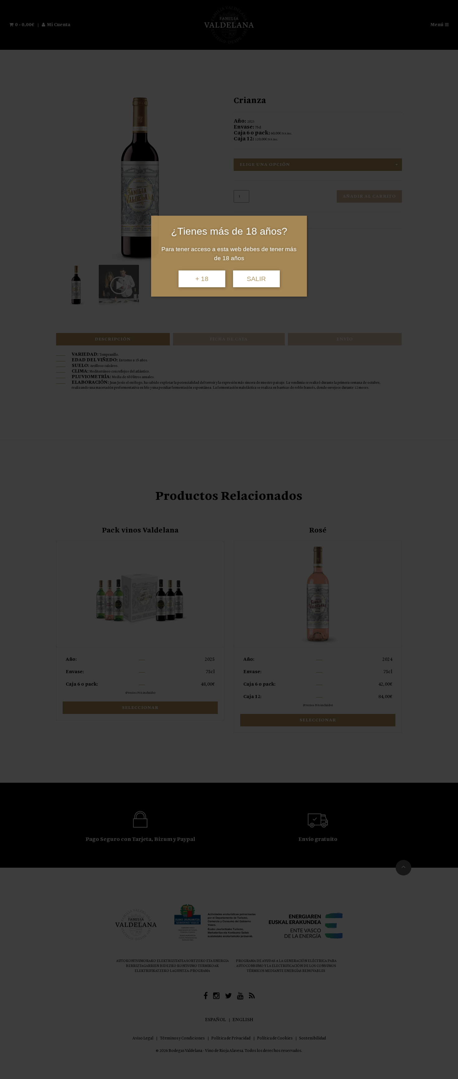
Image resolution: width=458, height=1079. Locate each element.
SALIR (256, 279)
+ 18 (201, 279)
